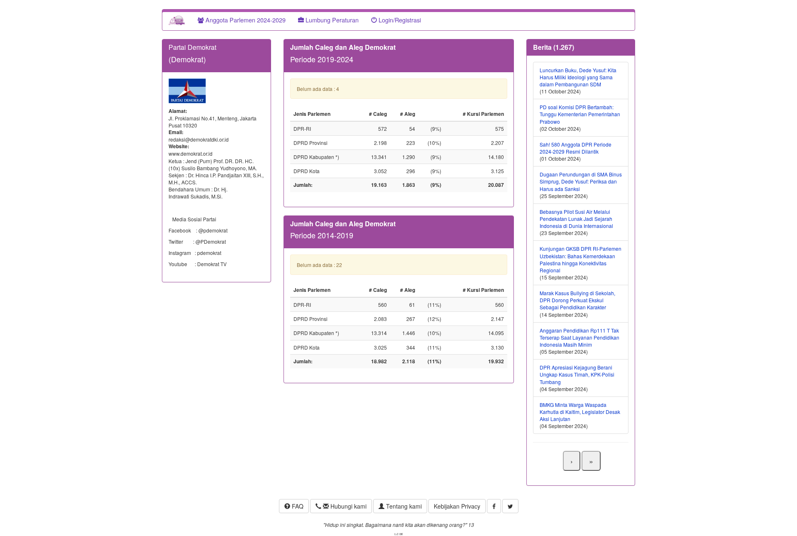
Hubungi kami (348, 506)
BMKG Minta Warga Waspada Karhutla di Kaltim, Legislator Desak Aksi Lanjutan (580, 411)
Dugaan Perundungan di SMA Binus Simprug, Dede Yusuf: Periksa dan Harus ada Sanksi (581, 181)
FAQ (296, 506)
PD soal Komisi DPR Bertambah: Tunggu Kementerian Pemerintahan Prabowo (580, 114)
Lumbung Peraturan (331, 19)
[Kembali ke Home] (176, 20)
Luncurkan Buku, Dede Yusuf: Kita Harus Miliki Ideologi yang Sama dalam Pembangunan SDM (578, 77)
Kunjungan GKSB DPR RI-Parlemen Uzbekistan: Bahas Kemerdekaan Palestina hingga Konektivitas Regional (580, 259)
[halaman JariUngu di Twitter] (510, 506)
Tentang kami (403, 506)
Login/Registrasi (399, 19)
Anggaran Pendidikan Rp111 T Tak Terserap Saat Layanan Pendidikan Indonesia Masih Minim (579, 337)
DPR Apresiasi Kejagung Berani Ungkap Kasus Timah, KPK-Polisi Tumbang (577, 374)
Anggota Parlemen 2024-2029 (245, 19)
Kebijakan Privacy (457, 506)
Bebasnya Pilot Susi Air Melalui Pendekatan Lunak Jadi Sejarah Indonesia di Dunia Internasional (576, 218)
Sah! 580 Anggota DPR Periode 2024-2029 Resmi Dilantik (575, 148)
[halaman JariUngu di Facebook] (494, 506)
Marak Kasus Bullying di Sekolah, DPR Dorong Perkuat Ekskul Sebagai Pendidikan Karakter (577, 300)
